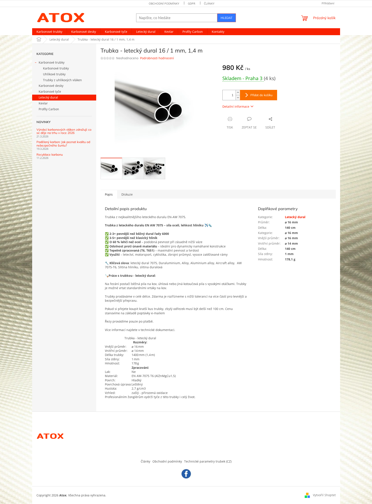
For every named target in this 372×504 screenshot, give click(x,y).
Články (209, 3)
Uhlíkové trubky (54, 74)
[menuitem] (49, 31)
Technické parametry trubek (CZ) (207, 461)
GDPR (191, 3)
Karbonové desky (51, 86)
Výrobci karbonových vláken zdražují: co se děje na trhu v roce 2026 (63, 131)
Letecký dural (48, 97)
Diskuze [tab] (127, 194)
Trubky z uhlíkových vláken (62, 80)
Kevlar (43, 103)
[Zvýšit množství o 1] (238, 92)
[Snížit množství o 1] (238, 97)
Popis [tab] (109, 194)
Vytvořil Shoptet (324, 495)
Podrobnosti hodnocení (157, 58)
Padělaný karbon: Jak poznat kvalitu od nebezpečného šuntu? (63, 143)
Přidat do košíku (261, 95)
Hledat (226, 18)
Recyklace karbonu (49, 154)
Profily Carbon (49, 109)
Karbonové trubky (51, 62)
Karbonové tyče (50, 91)
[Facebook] (186, 473)
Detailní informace (235, 106)
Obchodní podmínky (164, 3)
